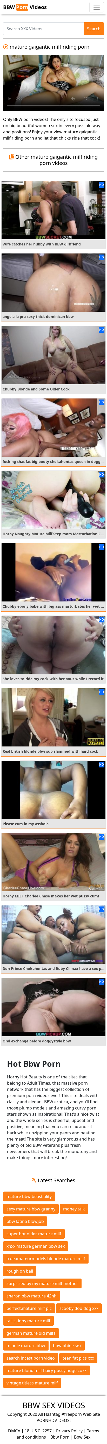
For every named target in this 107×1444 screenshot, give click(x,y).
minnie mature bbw (25, 1345)
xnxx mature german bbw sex (35, 1246)
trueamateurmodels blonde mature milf (45, 1258)
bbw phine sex (67, 1345)
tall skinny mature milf (28, 1321)
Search (94, 29)
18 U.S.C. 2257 (38, 1431)
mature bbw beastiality (29, 1196)
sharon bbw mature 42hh (31, 1296)
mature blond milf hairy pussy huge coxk (46, 1370)
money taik (74, 1209)
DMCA (14, 1431)
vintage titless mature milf (32, 1383)
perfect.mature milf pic (29, 1308)
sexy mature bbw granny (30, 1209)
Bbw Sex (82, 1437)
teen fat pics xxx (78, 1358)
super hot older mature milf (33, 1234)
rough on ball (19, 1271)
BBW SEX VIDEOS (53, 1405)
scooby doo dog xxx (78, 1308)
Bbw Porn (60, 1437)
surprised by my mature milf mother (42, 1283)
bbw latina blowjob (25, 1221)
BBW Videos (25, 7)
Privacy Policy (69, 1431)
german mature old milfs (31, 1333)
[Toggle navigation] (96, 7)
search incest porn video (30, 1358)
